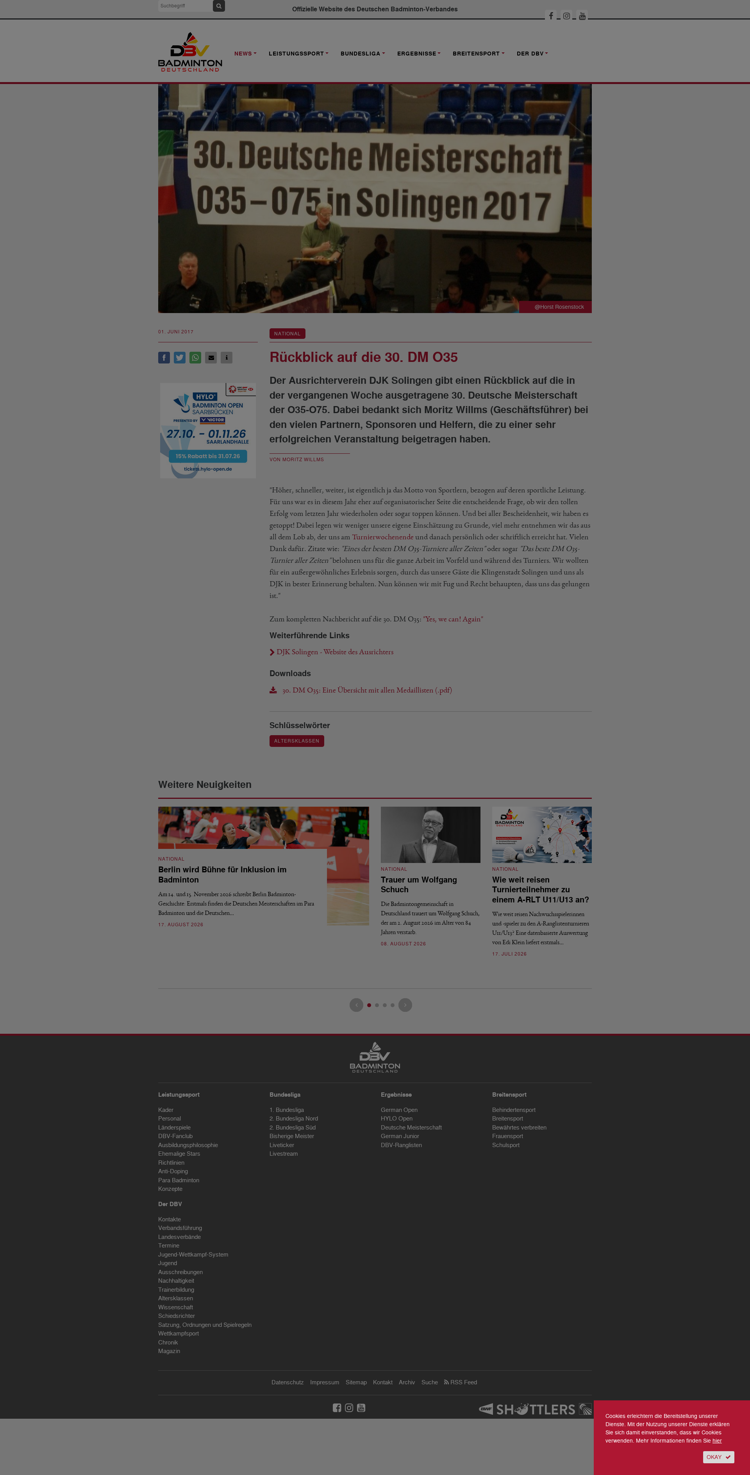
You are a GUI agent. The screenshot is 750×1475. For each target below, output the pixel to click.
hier (717, 1440)
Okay (714, 1457)
